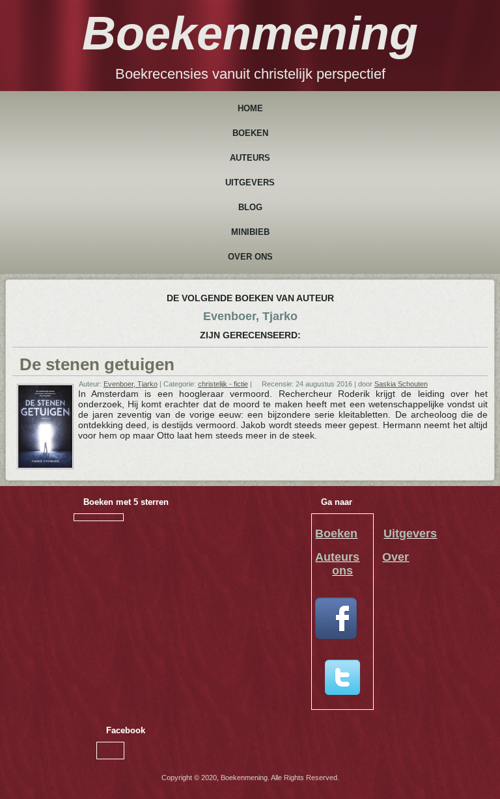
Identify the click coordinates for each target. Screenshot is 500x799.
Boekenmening (250, 33)
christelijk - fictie (223, 384)
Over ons (250, 257)
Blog (250, 207)
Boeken (250, 133)
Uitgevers (250, 182)
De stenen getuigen (97, 364)
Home (250, 108)
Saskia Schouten (401, 384)
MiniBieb (250, 232)
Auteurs (250, 158)
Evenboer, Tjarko (131, 384)
